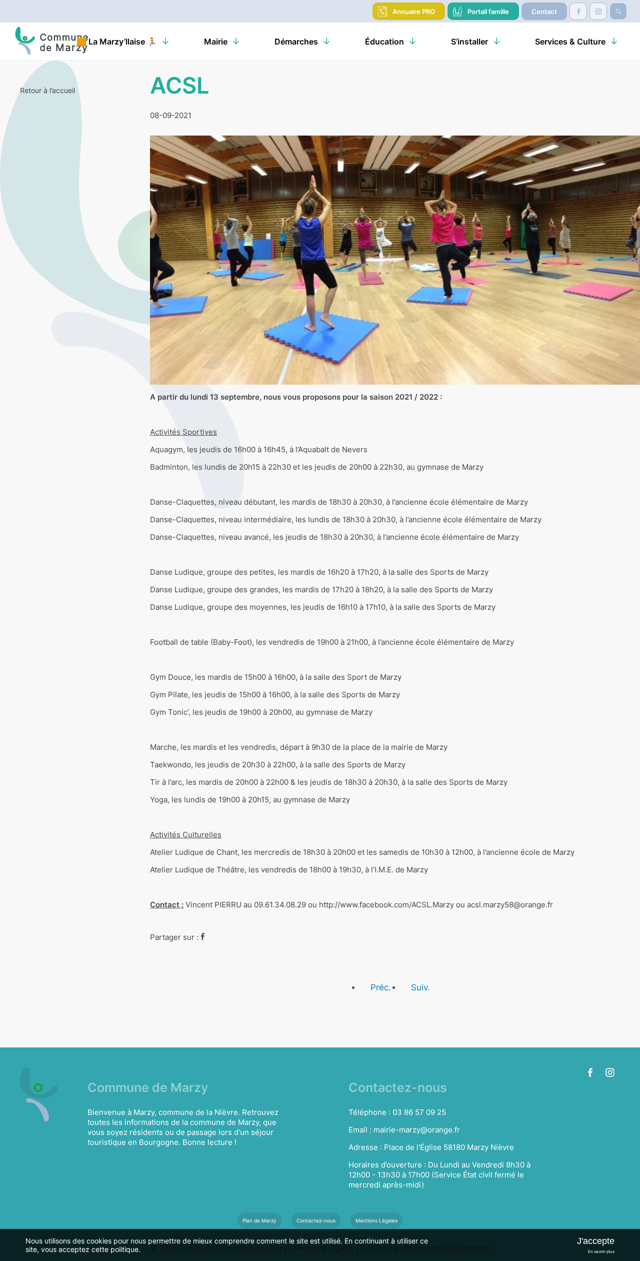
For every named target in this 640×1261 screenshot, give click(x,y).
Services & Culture (570, 42)
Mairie (216, 42)
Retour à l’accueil (47, 90)
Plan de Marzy (259, 1220)
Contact (544, 12)
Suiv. (420, 987)
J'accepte (595, 1241)
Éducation (384, 42)
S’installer (469, 42)
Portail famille (488, 12)
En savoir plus (601, 1251)
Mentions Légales (377, 1220)
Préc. (380, 987)
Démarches (296, 42)
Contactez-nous (316, 1220)
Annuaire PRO (413, 12)
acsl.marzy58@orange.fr (510, 904)
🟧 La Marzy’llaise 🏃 (116, 42)
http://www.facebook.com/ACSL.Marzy (386, 904)
